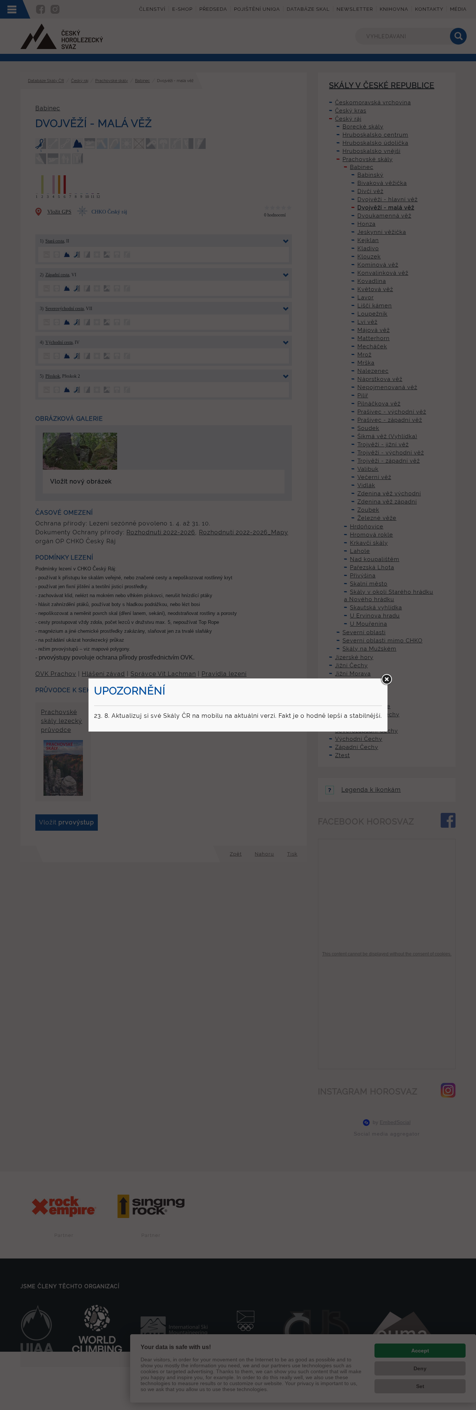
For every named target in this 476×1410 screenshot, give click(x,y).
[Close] (386, 679)
